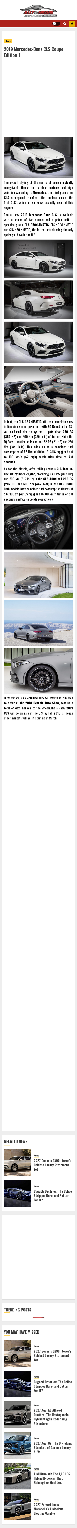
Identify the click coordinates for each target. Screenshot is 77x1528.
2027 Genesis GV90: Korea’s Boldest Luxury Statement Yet (52, 1165)
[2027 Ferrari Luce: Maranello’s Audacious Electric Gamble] (17, 1506)
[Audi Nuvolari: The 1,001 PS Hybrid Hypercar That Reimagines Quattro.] (17, 1476)
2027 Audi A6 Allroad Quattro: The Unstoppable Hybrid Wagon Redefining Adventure (51, 1417)
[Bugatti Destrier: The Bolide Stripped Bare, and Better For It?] (17, 1193)
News (8, 41)
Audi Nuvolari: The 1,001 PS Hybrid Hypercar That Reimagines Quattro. (52, 1478)
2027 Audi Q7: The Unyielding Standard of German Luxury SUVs (53, 1447)
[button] (64, 23)
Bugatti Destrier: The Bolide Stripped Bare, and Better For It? (53, 1195)
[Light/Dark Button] (56, 24)
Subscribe (72, 24)
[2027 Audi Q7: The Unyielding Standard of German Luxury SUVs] (17, 1445)
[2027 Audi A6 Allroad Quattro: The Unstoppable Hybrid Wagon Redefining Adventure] (17, 1414)
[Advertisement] (38, 98)
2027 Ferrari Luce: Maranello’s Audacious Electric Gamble (48, 1509)
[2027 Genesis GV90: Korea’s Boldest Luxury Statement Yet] (17, 1162)
